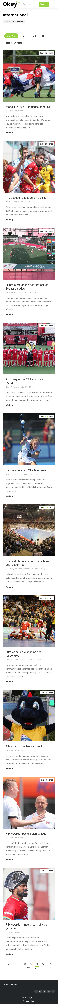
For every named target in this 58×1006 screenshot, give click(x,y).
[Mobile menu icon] (53, 4)
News (11, 111)
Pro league (15, 202)
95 (37, 964)
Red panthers (19, 293)
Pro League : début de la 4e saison (27, 197)
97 (49, 964)
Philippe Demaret (10, 985)
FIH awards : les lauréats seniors (26, 746)
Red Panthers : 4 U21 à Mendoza (26, 470)
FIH (43, 35)
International (14, 43)
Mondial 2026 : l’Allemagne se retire (28, 106)
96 (43, 964)
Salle (36, 569)
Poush (33, 998)
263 (28, 968)
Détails (8, 133)
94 (31, 964)
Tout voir (11, 35)
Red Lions (18, 569)
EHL (34, 35)
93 (25, 964)
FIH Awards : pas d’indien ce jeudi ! (27, 833)
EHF (25, 35)
